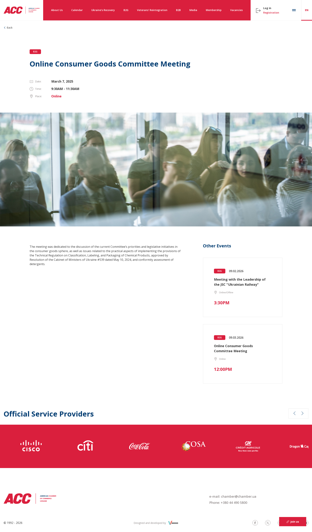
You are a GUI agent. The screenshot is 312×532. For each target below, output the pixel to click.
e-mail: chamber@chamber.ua (232, 496)
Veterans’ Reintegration (152, 10)
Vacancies (236, 10)
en (306, 10)
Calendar (77, 10)
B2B (178, 10)
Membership (214, 10)
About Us (57, 10)
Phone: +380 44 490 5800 (228, 502)
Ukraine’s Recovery (103, 10)
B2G (126, 10)
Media (193, 10)
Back (9, 27)
